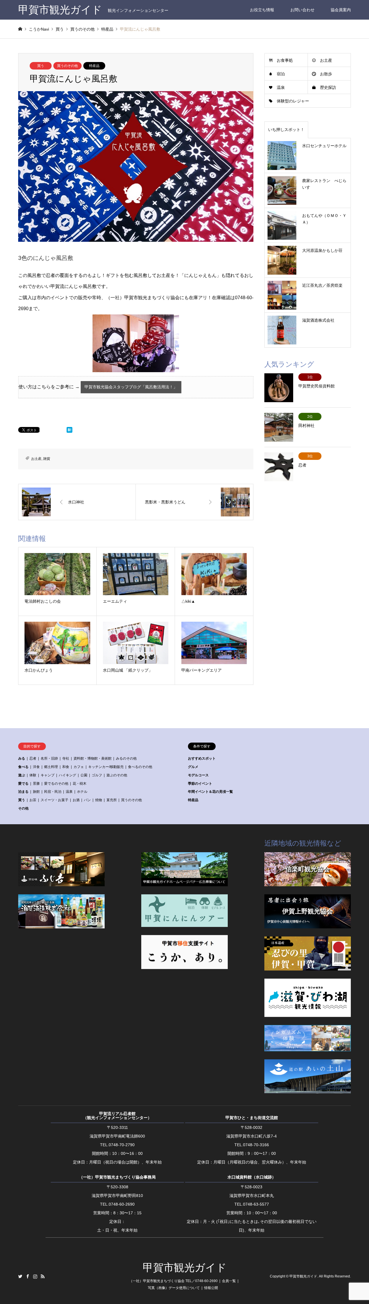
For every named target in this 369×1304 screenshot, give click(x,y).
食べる (23, 767)
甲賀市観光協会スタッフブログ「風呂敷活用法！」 (130, 387)
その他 (23, 808)
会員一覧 (229, 1281)
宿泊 (281, 74)
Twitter (20, 1276)
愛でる (23, 784)
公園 (83, 775)
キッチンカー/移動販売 (106, 767)
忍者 (32, 758)
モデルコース (198, 775)
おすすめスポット (202, 758)
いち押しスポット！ (286, 129)
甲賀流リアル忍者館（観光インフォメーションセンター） (117, 1115)
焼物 (98, 800)
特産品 (94, 66)
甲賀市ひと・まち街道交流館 (251, 1117)
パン (87, 800)
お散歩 (326, 74)
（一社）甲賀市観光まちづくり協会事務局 (117, 1177)
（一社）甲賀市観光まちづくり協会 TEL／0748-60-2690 (173, 1281)
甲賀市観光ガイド (185, 1267)
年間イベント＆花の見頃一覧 (210, 792)
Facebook (28, 1276)
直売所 (111, 800)
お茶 (32, 800)
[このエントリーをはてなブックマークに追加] (69, 431)
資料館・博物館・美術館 (93, 758)
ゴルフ (97, 775)
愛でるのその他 (56, 784)
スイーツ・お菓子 (54, 800)
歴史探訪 (328, 87)
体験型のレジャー (293, 101)
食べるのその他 (140, 767)
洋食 (36, 767)
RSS (43, 1276)
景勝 (36, 784)
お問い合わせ (302, 10)
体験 (32, 775)
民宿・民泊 (52, 792)
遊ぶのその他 (116, 775)
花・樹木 (79, 784)
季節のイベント (200, 784)
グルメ (193, 767)
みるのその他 (126, 758)
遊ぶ (21, 775)
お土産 (36, 459)
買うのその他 (67, 66)
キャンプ (47, 775)
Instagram (35, 1276)
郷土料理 (51, 767)
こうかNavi (39, 29)
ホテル (82, 792)
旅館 (36, 792)
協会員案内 (341, 10)
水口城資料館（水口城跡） (251, 1177)
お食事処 (285, 60)
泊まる (23, 792)
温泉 (281, 87)
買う (40, 66)
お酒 (76, 800)
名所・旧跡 (49, 758)
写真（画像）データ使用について (174, 1288)
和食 (65, 767)
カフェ (79, 767)
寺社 (65, 758)
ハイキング (67, 775)
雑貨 (46, 459)
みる (21, 758)
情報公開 (211, 1288)
